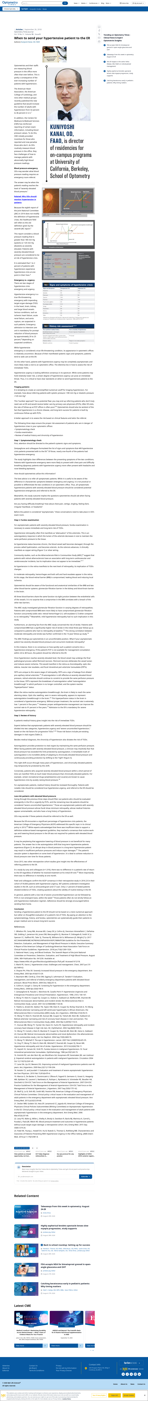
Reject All (114, 1395)
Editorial (5, 1370)
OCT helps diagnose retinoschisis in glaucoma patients (21, 1155)
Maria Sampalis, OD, (61, 1251)
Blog (102, 3)
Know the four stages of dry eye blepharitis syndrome (86, 1155)
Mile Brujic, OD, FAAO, (70, 1249)
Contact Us (33, 1366)
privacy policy (54, 1181)
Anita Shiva (47, 1213)
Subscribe (84, 1177)
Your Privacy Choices (64, 1370)
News (76, 3)
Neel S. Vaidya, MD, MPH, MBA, (53, 1290)
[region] (74, 1395)
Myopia (45, 9)
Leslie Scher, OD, (84, 1249)
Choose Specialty (9, 9)
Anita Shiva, (73, 1251)
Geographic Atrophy (35, 9)
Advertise (6, 1366)
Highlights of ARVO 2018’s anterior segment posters (65, 1155)
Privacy (58, 1366)
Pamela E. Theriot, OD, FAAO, (52, 1249)
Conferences (93, 3)
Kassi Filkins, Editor (71, 1290)
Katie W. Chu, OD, (47, 1251)
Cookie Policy (66, 1399)
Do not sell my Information (66, 1368)
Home (115, 1384)
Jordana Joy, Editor (49, 1232)
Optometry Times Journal (23, 32)
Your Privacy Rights (99, 1395)
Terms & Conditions (36, 1370)
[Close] (145, 1395)
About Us (5, 1368)
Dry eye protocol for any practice (44, 1155)
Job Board (33, 1368)
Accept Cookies (129, 1395)
